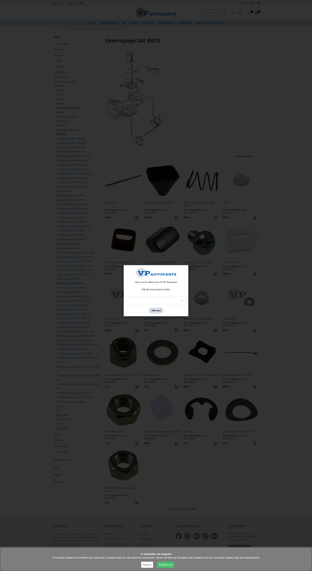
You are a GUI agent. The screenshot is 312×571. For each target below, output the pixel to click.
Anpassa (147, 565)
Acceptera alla (165, 565)
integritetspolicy (251, 557)
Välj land (156, 310)
